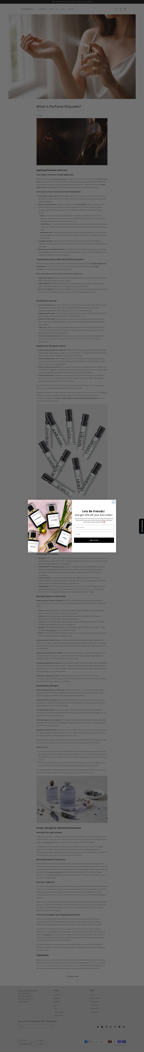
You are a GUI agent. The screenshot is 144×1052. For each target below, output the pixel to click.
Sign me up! (94, 540)
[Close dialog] (113, 502)
